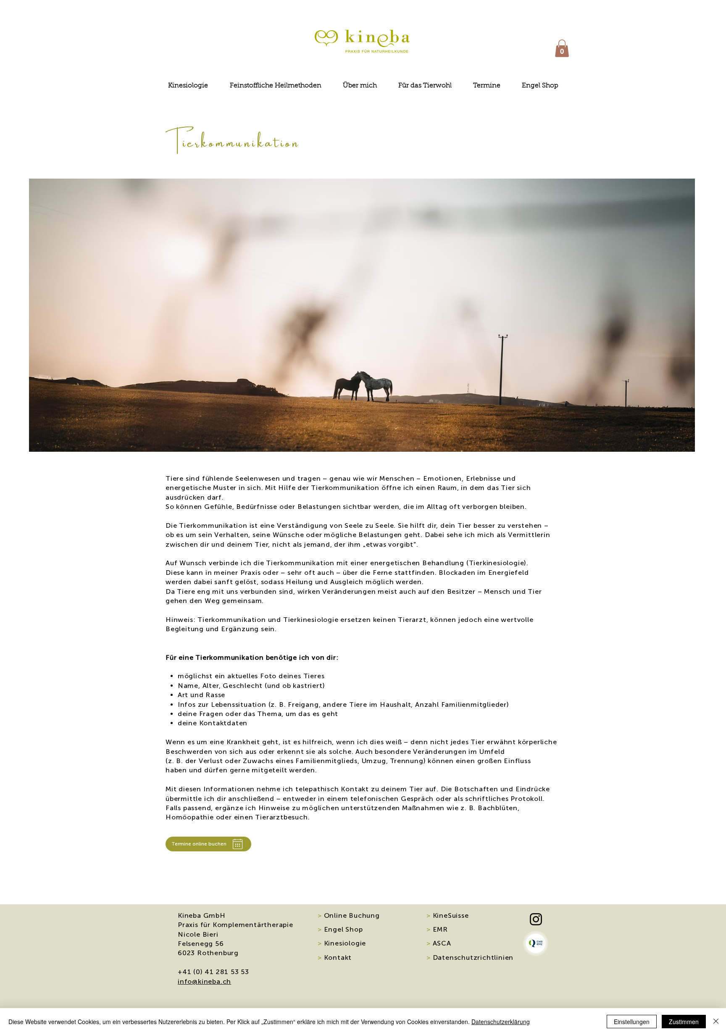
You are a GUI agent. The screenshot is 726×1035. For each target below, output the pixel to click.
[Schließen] (716, 1021)
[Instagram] (536, 919)
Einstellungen (632, 1021)
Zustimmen (684, 1021)
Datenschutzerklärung (500, 1021)
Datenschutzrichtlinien (469, 957)
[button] (562, 48)
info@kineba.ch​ (204, 981)
